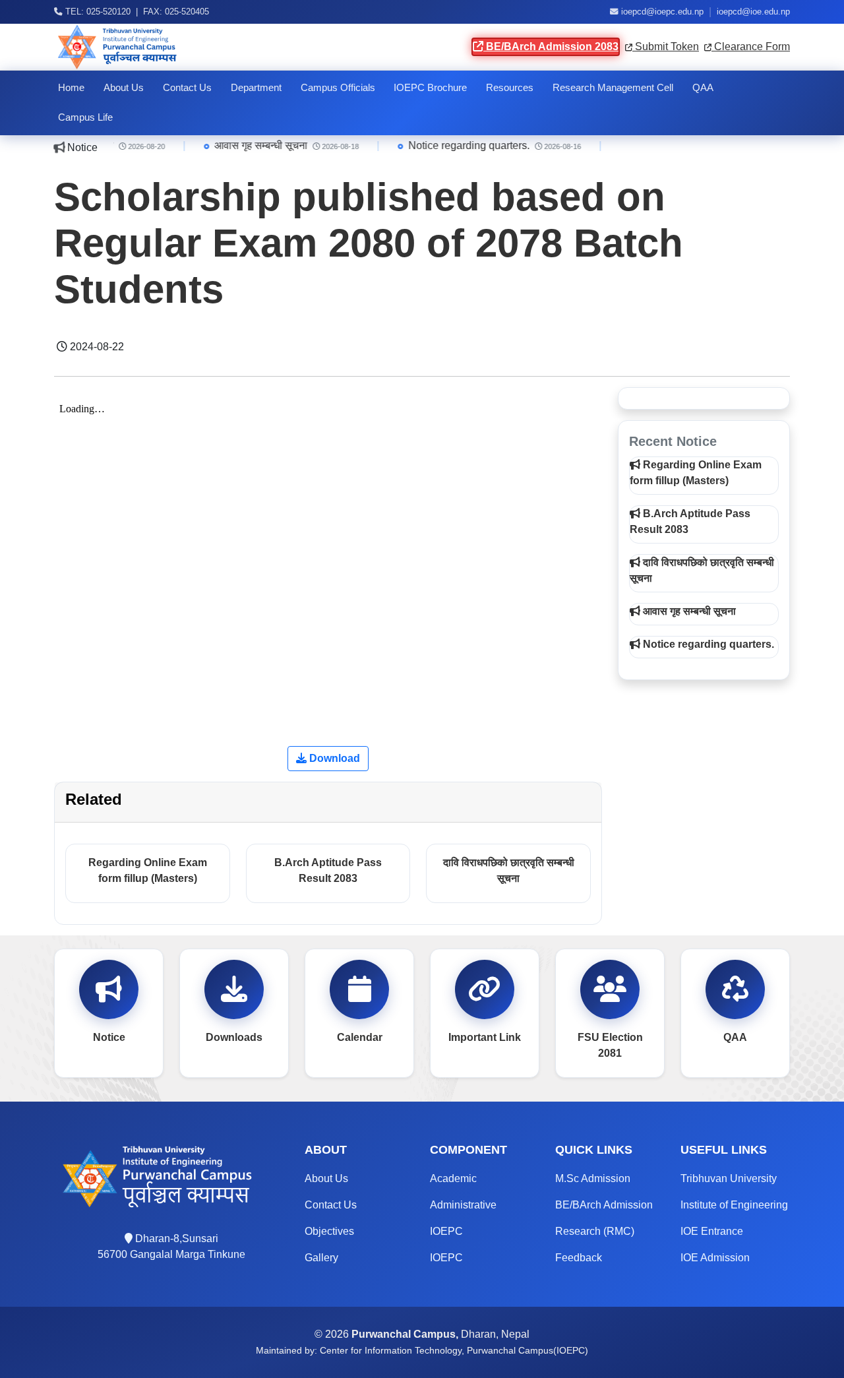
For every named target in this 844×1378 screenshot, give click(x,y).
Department (256, 87)
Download (333, 758)
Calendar (359, 1037)
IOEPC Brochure (430, 87)
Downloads (234, 1037)
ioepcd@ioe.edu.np (753, 11)
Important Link (484, 1037)
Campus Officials (338, 87)
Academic (453, 1178)
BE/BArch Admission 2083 (550, 46)
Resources (509, 87)
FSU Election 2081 (610, 1045)
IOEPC (446, 1231)
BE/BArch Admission (604, 1204)
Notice (109, 1037)
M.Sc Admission (592, 1178)
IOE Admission (715, 1257)
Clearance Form (750, 46)
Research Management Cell (613, 87)
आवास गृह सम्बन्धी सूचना (247, 145)
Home (71, 87)
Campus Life (85, 117)
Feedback (578, 1257)
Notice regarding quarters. (455, 145)
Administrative (463, 1204)
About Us (124, 87)
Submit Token (665, 46)
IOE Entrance (711, 1231)
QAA (702, 87)
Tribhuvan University (728, 1178)
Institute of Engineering (734, 1204)
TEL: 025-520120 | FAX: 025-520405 (136, 11)
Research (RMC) (594, 1231)
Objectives (329, 1231)
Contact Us (187, 87)
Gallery (321, 1257)
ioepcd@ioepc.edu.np (662, 11)
